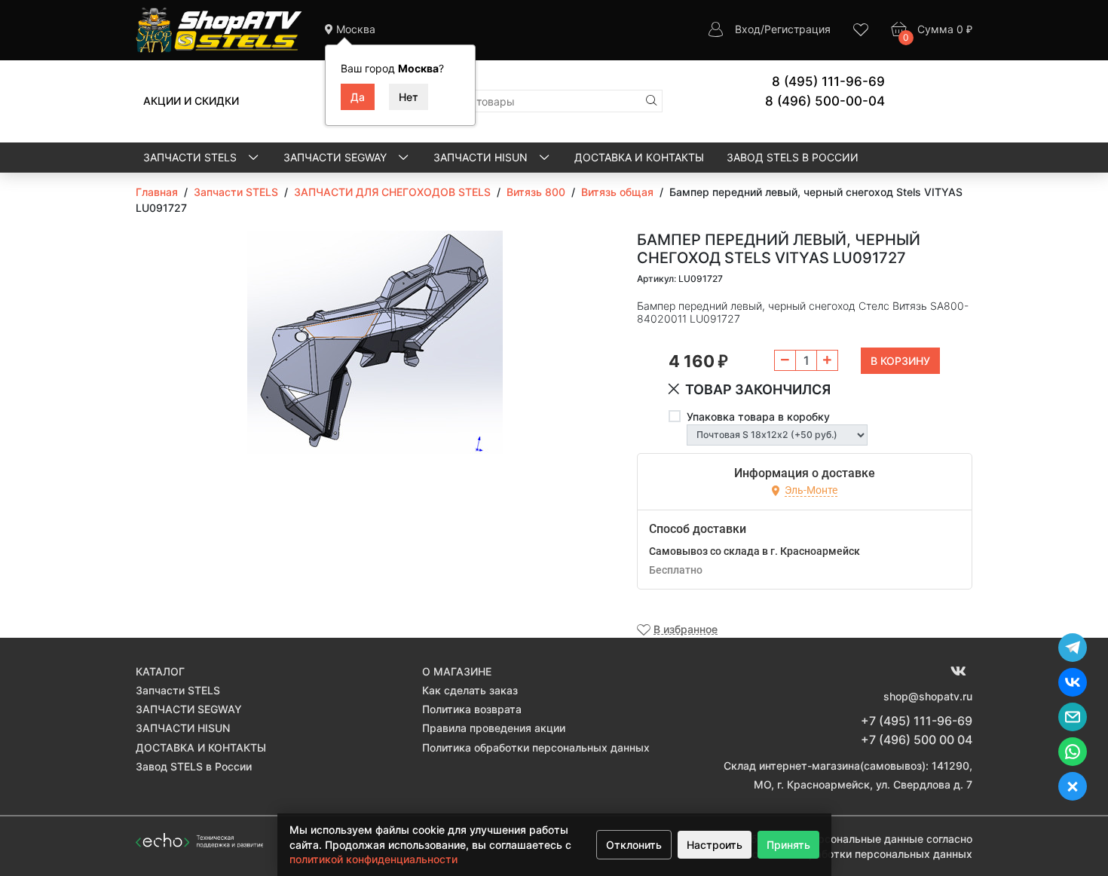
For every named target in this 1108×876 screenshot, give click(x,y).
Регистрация (797, 29)
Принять (788, 844)
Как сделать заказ (470, 690)
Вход (748, 29)
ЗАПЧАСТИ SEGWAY (336, 157)
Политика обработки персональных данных (536, 747)
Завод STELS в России (793, 157)
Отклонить (634, 844)
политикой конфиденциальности (373, 859)
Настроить (714, 844)
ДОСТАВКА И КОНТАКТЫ (639, 157)
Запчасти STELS (191, 157)
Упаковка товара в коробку (758, 416)
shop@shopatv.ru (927, 696)
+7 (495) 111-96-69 (916, 720)
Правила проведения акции (493, 727)
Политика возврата (472, 709)
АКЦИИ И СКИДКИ (191, 100)
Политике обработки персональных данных (858, 853)
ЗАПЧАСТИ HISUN (482, 157)
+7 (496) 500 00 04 (916, 739)
